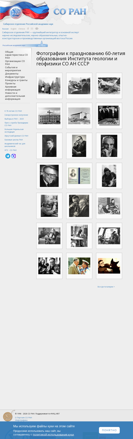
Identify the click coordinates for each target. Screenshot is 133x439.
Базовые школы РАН (14, 139)
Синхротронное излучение (16, 115)
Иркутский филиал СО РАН (16, 136)
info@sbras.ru (32, 29)
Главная (28, 29)
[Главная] (48, 12)
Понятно (109, 430)
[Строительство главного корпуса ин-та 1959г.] (49, 116)
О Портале (23, 417)
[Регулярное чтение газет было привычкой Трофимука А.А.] (49, 206)
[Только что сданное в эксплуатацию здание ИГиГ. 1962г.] (79, 116)
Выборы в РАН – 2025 (14, 119)
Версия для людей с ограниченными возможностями (37, 29)
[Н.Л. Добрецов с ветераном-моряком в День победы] (79, 266)
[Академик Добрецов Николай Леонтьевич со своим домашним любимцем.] (109, 266)
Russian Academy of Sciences (24, 44)
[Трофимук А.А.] (109, 146)
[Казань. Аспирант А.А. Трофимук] (49, 146)
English (13, 29)
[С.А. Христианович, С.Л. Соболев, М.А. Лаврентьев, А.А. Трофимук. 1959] (109, 116)
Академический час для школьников (15, 144)
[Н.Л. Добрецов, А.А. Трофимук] (79, 206)
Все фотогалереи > (106, 286)
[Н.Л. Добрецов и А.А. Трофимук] (79, 236)
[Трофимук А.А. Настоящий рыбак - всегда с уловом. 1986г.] (109, 176)
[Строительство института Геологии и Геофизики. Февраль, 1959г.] (109, 86)
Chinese (21, 29)
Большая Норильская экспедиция (14, 130)
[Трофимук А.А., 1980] (79, 146)
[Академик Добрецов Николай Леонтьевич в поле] (109, 236)
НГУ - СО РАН (10, 150)
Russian (5, 29)
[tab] (15, 54)
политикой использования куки (53, 434)
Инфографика (21, 420)
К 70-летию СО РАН (13, 111)
